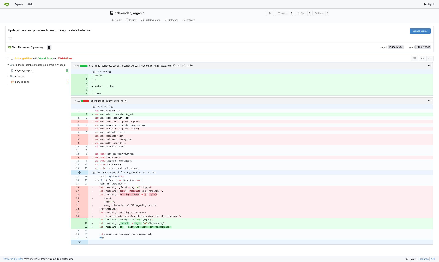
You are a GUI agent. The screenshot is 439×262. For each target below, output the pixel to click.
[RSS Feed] (270, 13)
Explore (18, 4)
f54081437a (395, 47)
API (433, 258)
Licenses (424, 258)
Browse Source (420, 31)
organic (138, 13)
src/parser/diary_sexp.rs (107, 100)
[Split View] (422, 58)
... (10, 38)
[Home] (6, 4)
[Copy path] (173, 65)
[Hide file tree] (7, 58)
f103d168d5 (423, 47)
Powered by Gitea (13, 258)
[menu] (430, 58)
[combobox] (414, 58)
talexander (123, 13)
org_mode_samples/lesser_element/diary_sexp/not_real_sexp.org (130, 65)
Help (30, 4)
